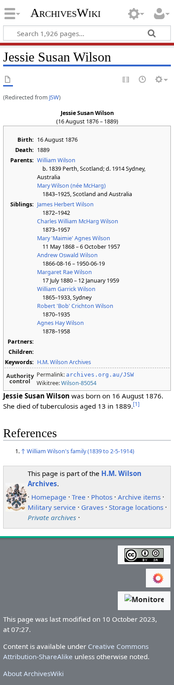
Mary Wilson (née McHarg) (71, 185)
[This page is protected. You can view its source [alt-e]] (126, 80)
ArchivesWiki (65, 13)
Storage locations (136, 507)
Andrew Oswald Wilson (67, 255)
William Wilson (56, 160)
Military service (52, 507)
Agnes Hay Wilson (60, 323)
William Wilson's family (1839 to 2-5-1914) (80, 451)
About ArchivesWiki (33, 673)
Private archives (52, 517)
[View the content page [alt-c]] (8, 80)
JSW (54, 97)
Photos (101, 496)
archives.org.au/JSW (100, 374)
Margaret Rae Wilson (64, 272)
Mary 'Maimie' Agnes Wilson (73, 238)
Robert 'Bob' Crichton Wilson (75, 306)
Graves (92, 507)
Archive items (139, 496)
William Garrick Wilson (66, 289)
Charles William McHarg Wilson (77, 221)
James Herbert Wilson (65, 204)
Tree (79, 496)
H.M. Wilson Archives (64, 362)
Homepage (48, 496)
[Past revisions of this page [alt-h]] (143, 80)
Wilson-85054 (78, 383)
